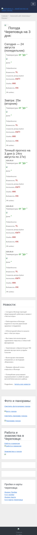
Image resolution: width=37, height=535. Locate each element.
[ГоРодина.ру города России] (18, 529)
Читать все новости (22, 384)
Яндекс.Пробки (10, 492)
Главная (19, 532)
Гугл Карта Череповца (13, 500)
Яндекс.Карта (10, 497)
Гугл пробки (9, 495)
